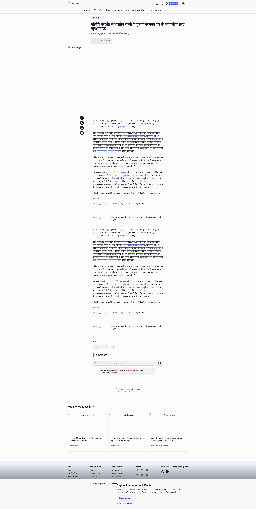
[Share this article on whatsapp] (82, 128)
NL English (116, 470)
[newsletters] (157, 3)
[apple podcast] (147, 475)
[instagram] (137, 475)
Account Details (95, 473)
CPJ (113, 347)
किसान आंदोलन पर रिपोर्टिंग (132, 136)
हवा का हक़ (86, 10)
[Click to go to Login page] (183, 3)
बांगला (108, 172)
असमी (103, 172)
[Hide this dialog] (253, 482)
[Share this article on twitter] (82, 123)
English (149, 10)
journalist (105, 347)
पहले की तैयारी (115, 178)
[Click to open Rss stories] (142, 475)
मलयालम (123, 172)
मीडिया (127, 10)
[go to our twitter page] (142, 470)
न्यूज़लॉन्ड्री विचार (73, 473)
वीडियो (101, 10)
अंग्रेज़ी (113, 172)
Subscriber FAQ (95, 476)
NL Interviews (117, 476)
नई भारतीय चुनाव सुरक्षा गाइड (115, 127)
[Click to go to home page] (76, 3)
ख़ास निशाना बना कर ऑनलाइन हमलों (106, 151)
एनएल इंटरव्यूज (118, 10)
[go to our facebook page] (137, 470)
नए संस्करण (157, 139)
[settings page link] (166, 3)
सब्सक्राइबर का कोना (138, 10)
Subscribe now (125, 498)
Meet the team (73, 476)
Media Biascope (117, 473)
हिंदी (117, 172)
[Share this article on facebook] (82, 118)
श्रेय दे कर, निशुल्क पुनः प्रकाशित (124, 175)
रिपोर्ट (94, 10)
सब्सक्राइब (158, 10)
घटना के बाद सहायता (134, 178)
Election (96, 347)
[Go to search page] (161, 3)
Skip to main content (77, 16)
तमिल (132, 172)
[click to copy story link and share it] (82, 133)
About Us (71, 470)
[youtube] (147, 470)
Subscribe (173, 3)
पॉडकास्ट (108, 10)
